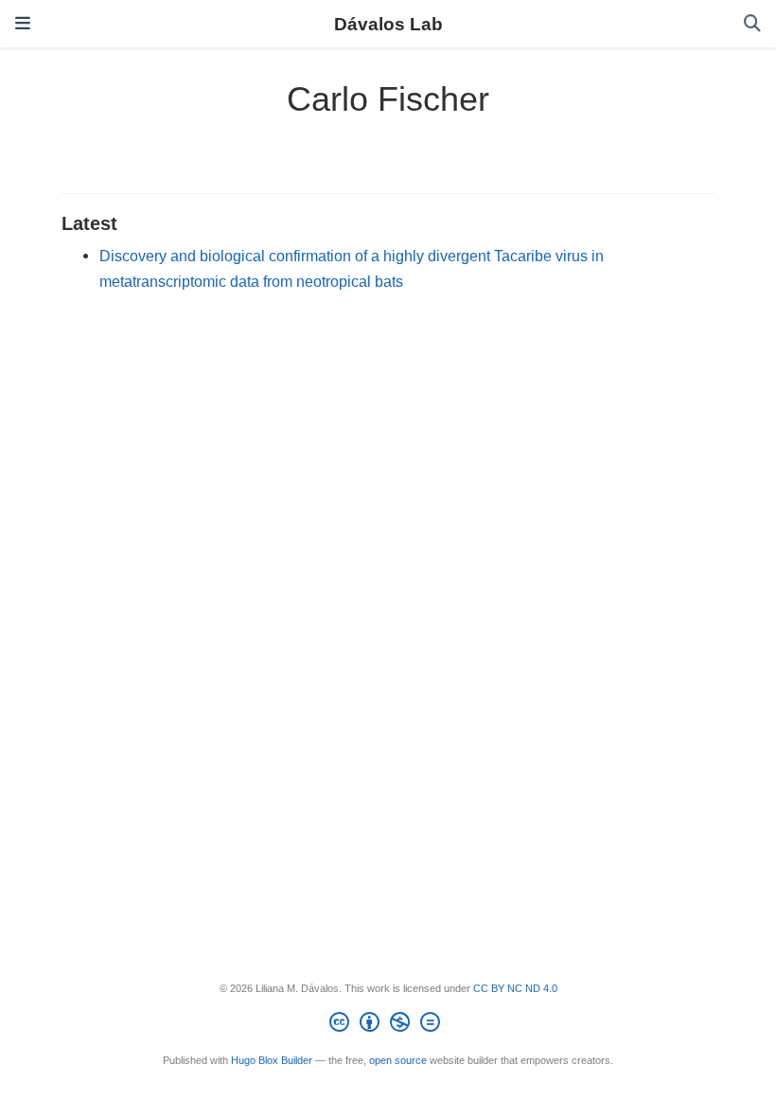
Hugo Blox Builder (271, 1060)
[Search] (752, 24)
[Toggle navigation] (22, 23)
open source (398, 1060)
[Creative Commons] (388, 1025)
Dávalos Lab (388, 23)
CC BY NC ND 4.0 (515, 988)
